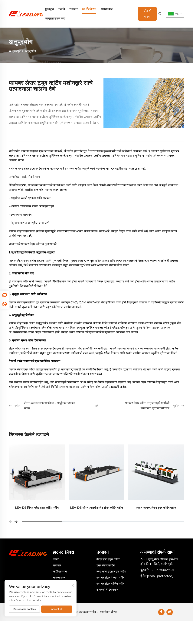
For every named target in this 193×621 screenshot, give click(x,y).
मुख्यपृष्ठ (49, 9)
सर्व (96, 405)
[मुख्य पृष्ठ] (26, 13)
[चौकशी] (4, 295)
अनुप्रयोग (30, 51)
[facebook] (161, 612)
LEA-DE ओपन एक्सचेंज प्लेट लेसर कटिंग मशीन (96, 507)
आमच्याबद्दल (107, 9)
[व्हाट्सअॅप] (4, 304)
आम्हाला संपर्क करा (55, 18)
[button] (11, 521)
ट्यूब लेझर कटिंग (105, 565)
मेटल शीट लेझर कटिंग (108, 559)
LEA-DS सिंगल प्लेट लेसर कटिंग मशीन (37, 507)
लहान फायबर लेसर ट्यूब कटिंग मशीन (156, 507)
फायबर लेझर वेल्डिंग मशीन (110, 577)
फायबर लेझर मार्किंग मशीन (110, 583)
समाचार (73, 9)
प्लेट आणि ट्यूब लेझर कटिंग (111, 571)
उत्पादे (61, 9)
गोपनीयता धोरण (108, 612)
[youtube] (169, 612)
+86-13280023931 (161, 570)
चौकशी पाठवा (147, 13)
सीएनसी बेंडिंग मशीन (107, 589)
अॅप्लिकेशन (89, 9)
